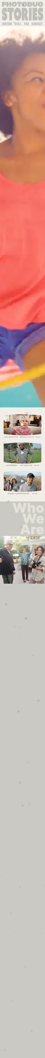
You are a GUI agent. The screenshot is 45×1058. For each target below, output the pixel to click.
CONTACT (37, 23)
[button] (22, 425)
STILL (18, 23)
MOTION (7, 23)
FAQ (26, 23)
